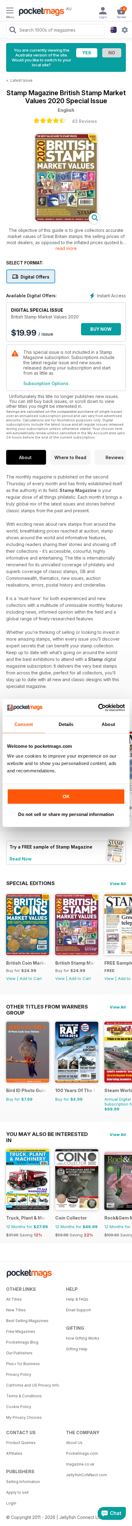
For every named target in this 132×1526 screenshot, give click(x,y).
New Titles (16, 1310)
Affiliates (14, 1453)
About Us (74, 1442)
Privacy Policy (18, 1374)
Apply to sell (17, 1492)
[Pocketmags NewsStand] (39, 12)
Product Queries (21, 1442)
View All (118, 883)
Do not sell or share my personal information (66, 814)
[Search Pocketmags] (13, 31)
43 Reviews (84, 121)
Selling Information (23, 1481)
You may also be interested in (47, 1134)
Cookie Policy (18, 1406)
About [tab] (108, 724)
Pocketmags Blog (22, 1342)
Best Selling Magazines (27, 1320)
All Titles (14, 1299)
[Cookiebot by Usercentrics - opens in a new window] (98, 708)
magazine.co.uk (80, 1464)
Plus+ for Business (23, 1363)
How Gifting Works (82, 1338)
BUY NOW (101, 329)
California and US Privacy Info (32, 1385)
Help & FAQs (77, 1299)
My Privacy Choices (24, 1417)
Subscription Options (45, 383)
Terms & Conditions (24, 1396)
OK (66, 796)
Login (11, 1503)
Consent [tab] (23, 724)
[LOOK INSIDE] (66, 219)
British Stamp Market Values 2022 (75, 963)
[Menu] (10, 11)
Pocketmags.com (82, 1453)
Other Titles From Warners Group (47, 1007)
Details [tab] (66, 724)
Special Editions (30, 883)
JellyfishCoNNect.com (86, 1475)
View (11, 978)
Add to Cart (31, 978)
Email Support (78, 1310)
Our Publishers (19, 1353)
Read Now (21, 858)
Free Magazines (20, 1331)
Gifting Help (76, 1349)
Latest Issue (21, 80)
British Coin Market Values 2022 (26, 963)
